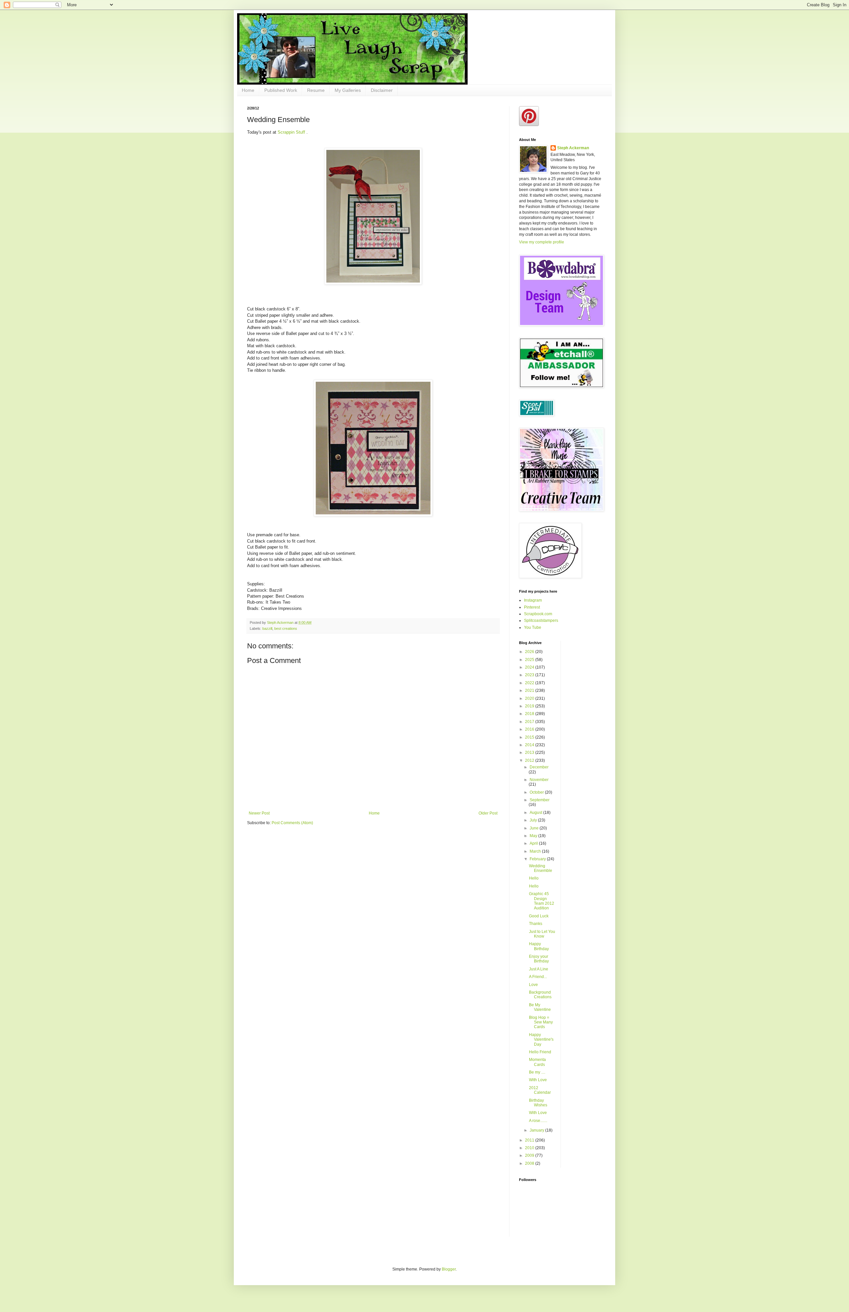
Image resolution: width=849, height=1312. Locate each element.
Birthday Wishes (538, 1102)
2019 (530, 706)
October (537, 792)
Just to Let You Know (542, 934)
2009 (530, 1155)
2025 (530, 659)
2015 (530, 737)
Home (248, 90)
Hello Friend (540, 1052)
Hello (534, 878)
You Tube (532, 627)
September (540, 800)
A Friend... (538, 976)
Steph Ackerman (573, 148)
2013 (530, 752)
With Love (538, 1080)
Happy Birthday (539, 946)
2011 (530, 1140)
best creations (285, 628)
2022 (530, 683)
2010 (530, 1148)
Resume (316, 90)
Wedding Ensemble (540, 868)
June (535, 828)
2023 (530, 675)
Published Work (280, 90)
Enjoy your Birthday (539, 958)
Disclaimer (382, 90)
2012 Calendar (540, 1090)
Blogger (449, 1269)
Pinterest (532, 607)
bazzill (267, 628)
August (536, 812)
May (534, 835)
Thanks (535, 923)
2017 (530, 721)
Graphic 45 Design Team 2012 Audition (541, 900)
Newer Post (259, 813)
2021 (530, 690)
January (537, 1130)
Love (533, 984)
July (534, 820)
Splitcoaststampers (541, 620)
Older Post (488, 813)
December (539, 767)
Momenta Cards (537, 1062)
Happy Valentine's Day (541, 1039)
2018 (530, 713)
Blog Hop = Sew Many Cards (541, 1022)
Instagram (533, 600)
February (538, 859)
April (534, 843)
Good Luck (539, 916)
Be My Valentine (540, 1007)
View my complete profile (541, 242)
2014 (530, 745)
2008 (530, 1163)
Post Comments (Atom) (292, 822)
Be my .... (537, 1072)
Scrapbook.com (538, 614)
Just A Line (538, 969)
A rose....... (538, 1120)
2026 (530, 651)
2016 (530, 729)
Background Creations (540, 994)
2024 (530, 667)
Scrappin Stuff (292, 132)
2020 (530, 698)
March (536, 851)
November (539, 779)
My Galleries (348, 90)
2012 (530, 760)
